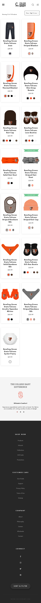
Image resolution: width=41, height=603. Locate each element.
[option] (20, 401)
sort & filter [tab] (20, 586)
